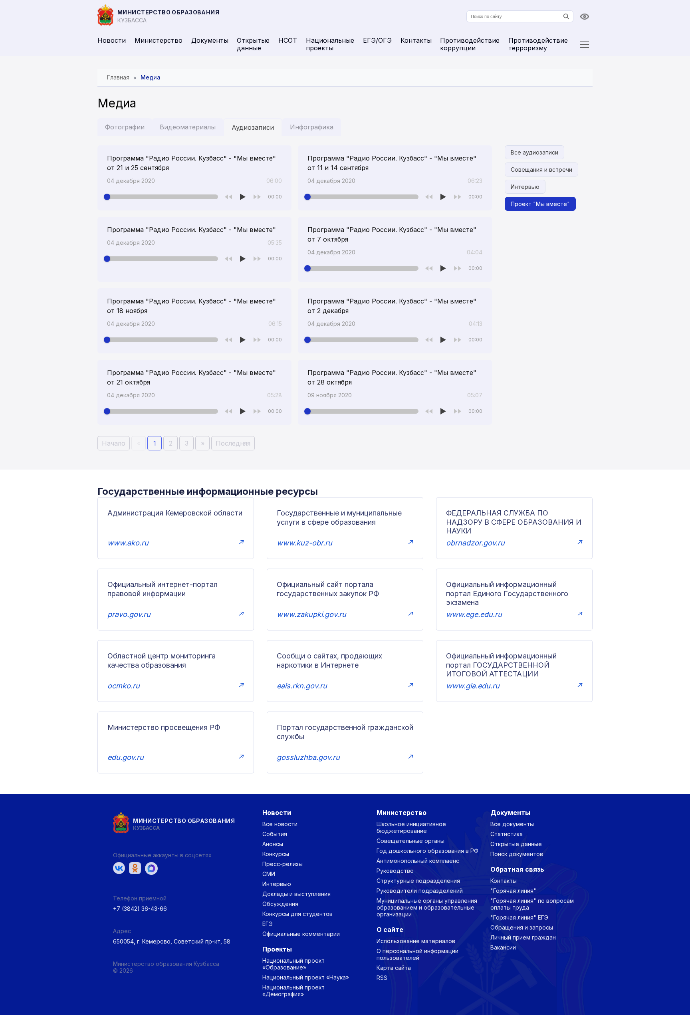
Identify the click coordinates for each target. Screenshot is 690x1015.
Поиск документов (516, 853)
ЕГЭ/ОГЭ (377, 40)
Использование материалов (416, 941)
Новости (111, 40)
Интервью (525, 186)
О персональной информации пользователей (417, 954)
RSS (382, 977)
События (274, 834)
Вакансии (503, 947)
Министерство (158, 40)
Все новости (279, 824)
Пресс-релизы (282, 863)
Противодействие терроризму (538, 44)
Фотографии (125, 127)
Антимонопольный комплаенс (418, 860)
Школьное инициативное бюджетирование (411, 827)
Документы (209, 40)
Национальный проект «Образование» (293, 964)
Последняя (233, 443)
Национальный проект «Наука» (305, 977)
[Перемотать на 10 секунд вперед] (257, 196)
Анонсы (272, 844)
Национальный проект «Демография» (293, 990)
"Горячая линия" (513, 890)
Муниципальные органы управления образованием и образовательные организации (427, 907)
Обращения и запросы (521, 927)
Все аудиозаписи (534, 152)
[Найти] (566, 16)
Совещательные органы (410, 840)
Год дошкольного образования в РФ (427, 850)
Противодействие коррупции (470, 44)
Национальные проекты (330, 44)
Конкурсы (275, 853)
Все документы (512, 824)
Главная (118, 77)
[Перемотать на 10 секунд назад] (228, 196)
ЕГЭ (267, 923)
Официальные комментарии (301, 933)
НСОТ (287, 40)
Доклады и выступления (296, 893)
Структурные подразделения (418, 880)
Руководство (395, 870)
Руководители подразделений (420, 890)
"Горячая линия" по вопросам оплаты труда (532, 904)
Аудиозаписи (253, 127)
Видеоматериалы (188, 127)
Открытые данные (253, 44)
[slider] (162, 196)
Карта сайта (394, 967)
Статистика (506, 834)
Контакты (416, 40)
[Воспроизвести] (242, 196)
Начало (113, 443)
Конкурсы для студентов (297, 913)
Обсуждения (280, 903)
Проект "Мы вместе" (540, 203)
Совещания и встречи (541, 169)
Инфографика (311, 127)
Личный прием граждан (523, 937)
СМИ (268, 873)
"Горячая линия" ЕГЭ (519, 917)
